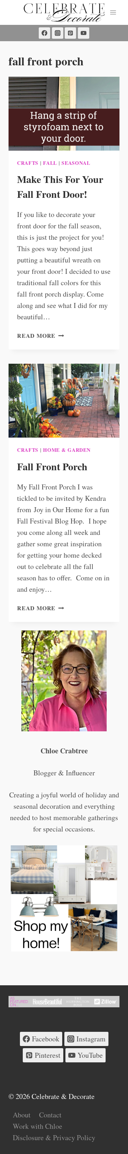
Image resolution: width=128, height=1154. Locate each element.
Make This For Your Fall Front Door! (60, 186)
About (22, 1115)
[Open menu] (112, 12)
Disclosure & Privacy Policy (54, 1137)
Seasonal (76, 163)
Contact (50, 1115)
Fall (50, 163)
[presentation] (64, 114)
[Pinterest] (70, 33)
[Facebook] (44, 33)
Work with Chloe (37, 1126)
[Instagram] (57, 33)
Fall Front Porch (52, 466)
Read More (40, 335)
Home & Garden (66, 450)
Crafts (27, 163)
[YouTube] (83, 33)
